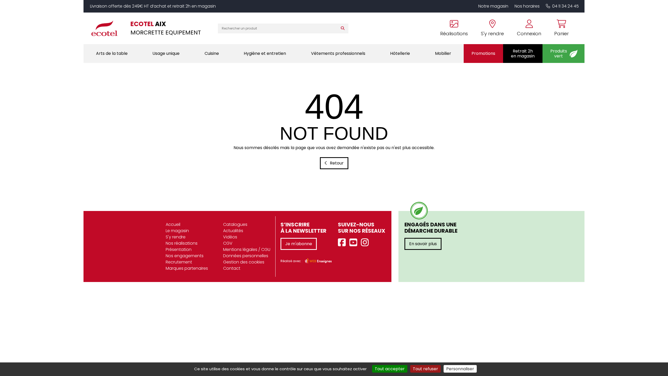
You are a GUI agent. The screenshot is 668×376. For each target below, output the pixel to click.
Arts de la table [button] (112, 53)
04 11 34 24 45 (565, 6)
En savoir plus (423, 244)
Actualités (233, 231)
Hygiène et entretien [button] (265, 53)
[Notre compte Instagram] (366, 243)
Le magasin (177, 231)
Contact (231, 268)
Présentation (179, 249)
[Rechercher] (343, 28)
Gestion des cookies (243, 262)
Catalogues (235, 224)
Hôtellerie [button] (400, 53)
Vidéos (230, 237)
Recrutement (179, 262)
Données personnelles (245, 256)
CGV (227, 243)
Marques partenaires (187, 268)
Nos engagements (185, 256)
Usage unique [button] (166, 53)
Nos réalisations (182, 243)
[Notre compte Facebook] (343, 243)
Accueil (173, 224)
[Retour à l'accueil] (107, 28)
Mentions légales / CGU (246, 249)
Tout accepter (390, 369)
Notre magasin (493, 6)
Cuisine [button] (212, 53)
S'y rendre (176, 237)
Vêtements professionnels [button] (338, 53)
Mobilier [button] (443, 53)
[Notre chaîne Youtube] (354, 243)
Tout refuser (425, 369)
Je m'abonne (298, 244)
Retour (337, 163)
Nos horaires (527, 6)
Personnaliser (460, 369)
